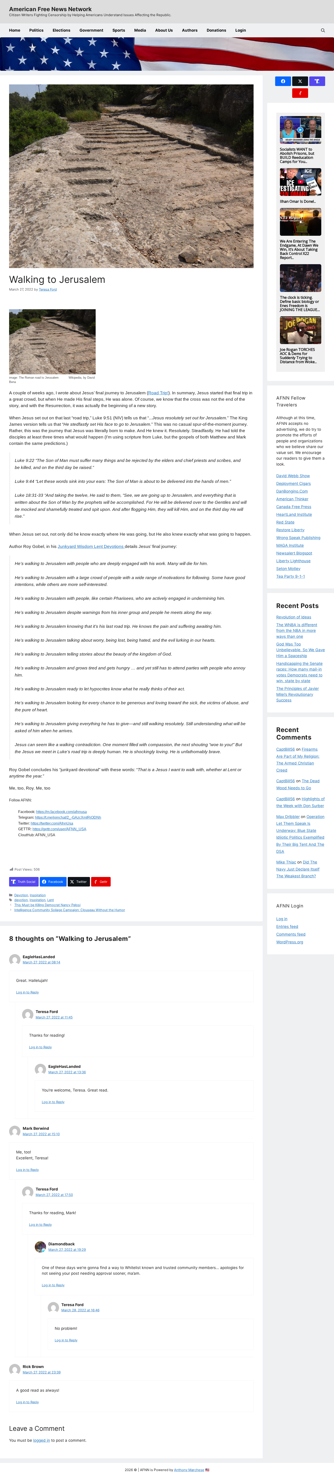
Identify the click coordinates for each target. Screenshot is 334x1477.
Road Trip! (158, 392)
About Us (164, 30)
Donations (216, 30)
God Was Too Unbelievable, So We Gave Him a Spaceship (300, 650)
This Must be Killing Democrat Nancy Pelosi (47, 905)
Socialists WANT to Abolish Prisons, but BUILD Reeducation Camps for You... (297, 155)
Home (14, 30)
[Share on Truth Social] (317, 81)
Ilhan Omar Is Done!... (298, 201)
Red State (285, 522)
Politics (36, 30)
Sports (118, 30)
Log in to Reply (27, 992)
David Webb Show (293, 476)
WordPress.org (289, 942)
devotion (21, 900)
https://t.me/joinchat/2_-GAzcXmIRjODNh (68, 817)
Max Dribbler (288, 816)
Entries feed (287, 926)
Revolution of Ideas (293, 617)
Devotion (21, 895)
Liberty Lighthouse (293, 561)
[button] (323, 30)
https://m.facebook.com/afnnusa (61, 812)
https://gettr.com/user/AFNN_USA (59, 829)
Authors (190, 30)
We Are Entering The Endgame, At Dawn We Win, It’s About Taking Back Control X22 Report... (299, 249)
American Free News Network (50, 9)
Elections (61, 30)
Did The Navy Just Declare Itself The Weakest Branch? (297, 869)
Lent (50, 900)
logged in (41, 1440)
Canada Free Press (293, 506)
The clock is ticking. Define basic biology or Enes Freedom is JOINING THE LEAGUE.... (300, 303)
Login (240, 30)
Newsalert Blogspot (294, 553)
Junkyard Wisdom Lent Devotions (91, 546)
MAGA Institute (290, 545)
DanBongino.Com (292, 491)
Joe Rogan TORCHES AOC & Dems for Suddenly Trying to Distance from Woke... (298, 355)
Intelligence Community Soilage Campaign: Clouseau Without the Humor (69, 910)
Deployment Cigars (293, 483)
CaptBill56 (285, 749)
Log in (281, 919)
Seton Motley (288, 568)
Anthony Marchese (189, 1470)
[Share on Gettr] (300, 93)
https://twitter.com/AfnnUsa (52, 823)
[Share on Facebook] (283, 81)
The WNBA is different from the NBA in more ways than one (296, 631)
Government (91, 30)
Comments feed (291, 934)
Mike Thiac (286, 862)
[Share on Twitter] (300, 81)
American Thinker (292, 499)
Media (140, 30)
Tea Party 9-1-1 (290, 576)
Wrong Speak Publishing (298, 537)
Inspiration (38, 895)
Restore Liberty (290, 530)
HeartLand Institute (294, 514)
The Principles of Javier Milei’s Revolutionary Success (297, 694)
